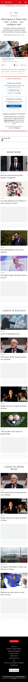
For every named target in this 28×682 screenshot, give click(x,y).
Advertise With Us (14, 658)
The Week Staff (8, 35)
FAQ (14, 660)
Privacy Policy (14, 653)
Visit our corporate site (19, 676)
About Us (14, 646)
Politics (16, 12)
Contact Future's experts (14, 648)
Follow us (17, 65)
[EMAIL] (2, 140)
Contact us (17, 127)
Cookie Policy (14, 655)
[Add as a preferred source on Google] (14, 670)
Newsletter (24, 65)
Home (11, 12)
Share (4, 65)
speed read (14, 15)
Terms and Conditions (14, 651)
